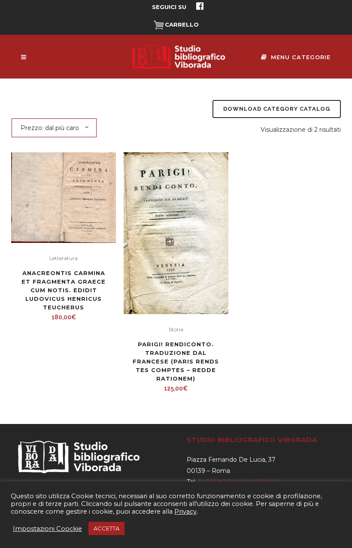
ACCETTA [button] (106, 528)
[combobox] (54, 127)
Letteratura (63, 258)
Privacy (185, 511)
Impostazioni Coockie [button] (47, 529)
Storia (176, 329)
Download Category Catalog (276, 109)
